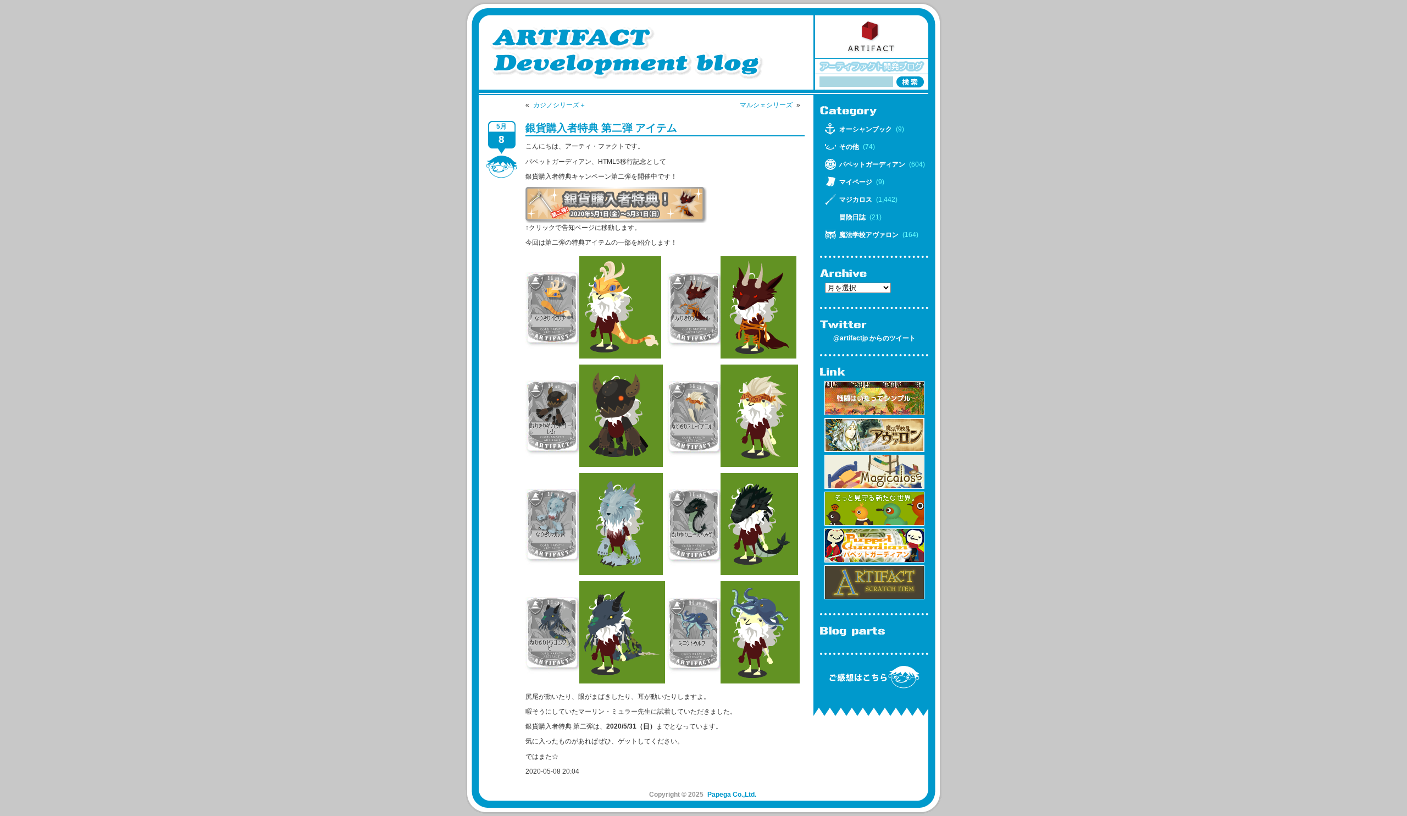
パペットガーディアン (872, 164)
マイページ (855, 182)
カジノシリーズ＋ (559, 105)
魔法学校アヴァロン (869, 235)
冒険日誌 (852, 217)
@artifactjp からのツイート (874, 338)
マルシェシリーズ (766, 105)
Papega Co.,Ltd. (731, 794)
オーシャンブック (865, 129)
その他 (849, 147)
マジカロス (855, 199)
